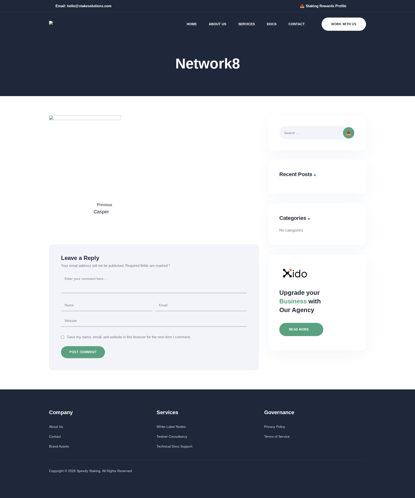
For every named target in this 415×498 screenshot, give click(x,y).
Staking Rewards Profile (326, 6)
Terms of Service (277, 436)
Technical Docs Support (174, 446)
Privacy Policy (274, 427)
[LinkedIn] (363, 6)
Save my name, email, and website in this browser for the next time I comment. (129, 337)
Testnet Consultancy (172, 436)
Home (192, 24)
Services (246, 24)
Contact (296, 24)
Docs (271, 24)
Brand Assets (59, 446)
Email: (83, 6)
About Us (217, 24)
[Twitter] (353, 6)
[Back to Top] (404, 490)
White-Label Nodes (171, 427)
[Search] (349, 132)
